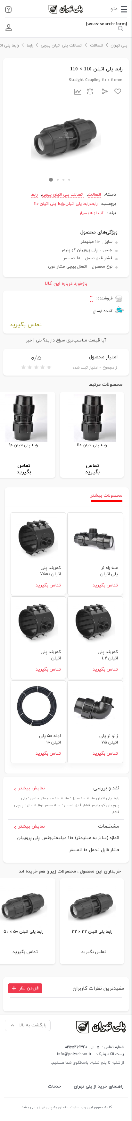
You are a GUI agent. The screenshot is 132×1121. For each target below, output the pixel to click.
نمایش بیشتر (32, 788)
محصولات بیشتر (106, 495)
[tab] (106, 495)
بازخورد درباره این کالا (66, 283)
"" (91, 298)
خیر (29, 341)
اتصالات (96, 45)
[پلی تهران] (101, 1027)
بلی (39, 341)
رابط (30, 45)
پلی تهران (119, 45)
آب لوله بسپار (91, 213)
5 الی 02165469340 (82, 1047)
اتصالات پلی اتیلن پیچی (61, 45)
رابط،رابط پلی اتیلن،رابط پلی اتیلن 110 (66, 204)
